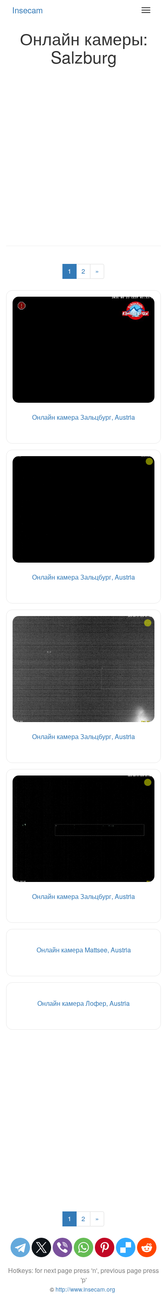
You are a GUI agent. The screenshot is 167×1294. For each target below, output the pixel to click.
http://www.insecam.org (84, 1289)
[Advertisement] (83, 153)
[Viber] (62, 1247)
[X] (41, 1247)
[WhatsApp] (83, 1247)
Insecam (27, 10)
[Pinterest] (104, 1247)
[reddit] (146, 1247)
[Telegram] (20, 1247)
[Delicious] (125, 1247)
